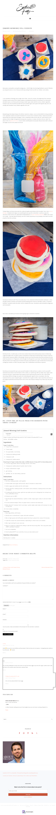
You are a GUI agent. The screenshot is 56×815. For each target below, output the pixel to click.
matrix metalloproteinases (38, 214)
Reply (4, 652)
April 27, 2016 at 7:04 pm (10, 678)
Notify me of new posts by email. (10, 631)
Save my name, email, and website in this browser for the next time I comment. (21, 626)
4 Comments (31, 31)
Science (17, 558)
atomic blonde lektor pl (10, 700)
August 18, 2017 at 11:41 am (8, 645)
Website (5, 619)
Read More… (35, 775)
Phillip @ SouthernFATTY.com (12, 676)
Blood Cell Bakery (13, 544)
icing (12, 560)
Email (4, 614)
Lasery (4, 643)
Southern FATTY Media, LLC (13, 805)
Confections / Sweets (12, 558)
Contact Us (46, 805)
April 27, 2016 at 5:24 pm (8, 662)
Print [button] (51, 434)
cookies (9, 560)
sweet (18, 560)
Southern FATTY (28, 9)
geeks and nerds (14, 120)
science (15, 560)
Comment (5, 585)
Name (4, 608)
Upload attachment (17, 602)
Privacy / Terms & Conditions (36, 805)
